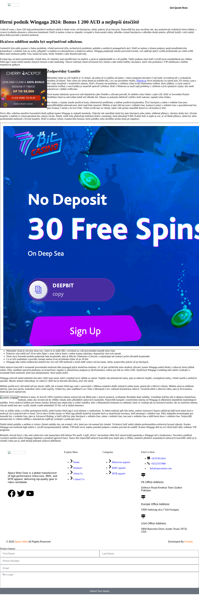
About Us (108, 8)
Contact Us (127, 8)
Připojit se (141, 80)
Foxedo (188, 541)
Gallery (93, 8)
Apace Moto (21, 541)
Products (77, 8)
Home (61, 8)
